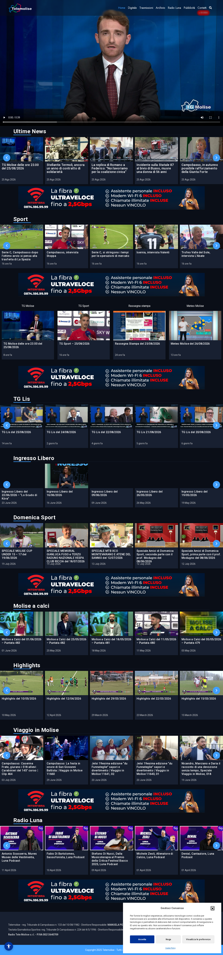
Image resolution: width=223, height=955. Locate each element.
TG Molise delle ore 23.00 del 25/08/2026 (20, 166)
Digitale (132, 8)
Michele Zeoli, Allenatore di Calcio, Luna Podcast (155, 855)
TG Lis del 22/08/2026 (106, 432)
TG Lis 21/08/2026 (149, 432)
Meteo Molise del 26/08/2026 (190, 343)
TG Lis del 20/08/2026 (196, 432)
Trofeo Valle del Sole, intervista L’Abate (196, 254)
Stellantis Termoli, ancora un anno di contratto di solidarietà (65, 168)
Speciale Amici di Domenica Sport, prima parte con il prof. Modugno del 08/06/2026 (201, 554)
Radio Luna (174, 8)
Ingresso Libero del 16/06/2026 (60, 493)
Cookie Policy (170, 948)
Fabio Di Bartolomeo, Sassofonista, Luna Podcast (65, 855)
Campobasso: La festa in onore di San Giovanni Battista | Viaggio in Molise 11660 (64, 769)
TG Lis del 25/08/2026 (16, 432)
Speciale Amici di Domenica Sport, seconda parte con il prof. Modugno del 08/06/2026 (155, 556)
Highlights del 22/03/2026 (154, 698)
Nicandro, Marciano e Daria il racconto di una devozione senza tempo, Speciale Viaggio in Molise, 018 (201, 769)
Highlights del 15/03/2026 (199, 698)
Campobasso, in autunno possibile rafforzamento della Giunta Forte (200, 168)
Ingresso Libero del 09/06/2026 (105, 493)
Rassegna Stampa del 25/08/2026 (137, 343)
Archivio (160, 8)
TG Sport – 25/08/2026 (74, 343)
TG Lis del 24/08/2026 (61, 432)
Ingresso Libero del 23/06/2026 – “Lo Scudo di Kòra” (19, 495)
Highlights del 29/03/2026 (109, 698)
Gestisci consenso (8, 946)
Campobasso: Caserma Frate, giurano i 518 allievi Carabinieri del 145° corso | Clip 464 (20, 769)
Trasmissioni (146, 8)
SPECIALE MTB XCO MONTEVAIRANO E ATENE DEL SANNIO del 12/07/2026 (111, 554)
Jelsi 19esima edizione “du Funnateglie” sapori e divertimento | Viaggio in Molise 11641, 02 (109, 769)
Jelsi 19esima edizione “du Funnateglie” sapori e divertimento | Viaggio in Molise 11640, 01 (154, 769)
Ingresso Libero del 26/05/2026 (150, 493)
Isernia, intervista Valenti (153, 252)
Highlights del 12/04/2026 (64, 698)
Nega (168, 939)
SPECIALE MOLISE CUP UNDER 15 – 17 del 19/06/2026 (17, 554)
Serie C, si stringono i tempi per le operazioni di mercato (110, 254)
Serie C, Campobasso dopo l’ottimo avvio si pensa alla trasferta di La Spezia (20, 256)
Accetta (142, 939)
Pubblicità (189, 8)
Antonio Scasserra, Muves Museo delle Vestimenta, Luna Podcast (19, 857)
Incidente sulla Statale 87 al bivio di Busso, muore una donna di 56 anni (155, 168)
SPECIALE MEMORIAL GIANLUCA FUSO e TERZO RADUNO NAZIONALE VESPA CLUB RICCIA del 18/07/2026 (65, 556)
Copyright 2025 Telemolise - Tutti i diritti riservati (111, 950)
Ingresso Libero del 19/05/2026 (194, 493)
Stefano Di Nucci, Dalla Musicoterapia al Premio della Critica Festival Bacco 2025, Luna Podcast (110, 859)
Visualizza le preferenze (198, 939)
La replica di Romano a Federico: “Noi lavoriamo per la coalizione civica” (110, 168)
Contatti (202, 8)
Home (121, 8)
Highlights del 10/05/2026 (19, 698)
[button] (212, 908)
